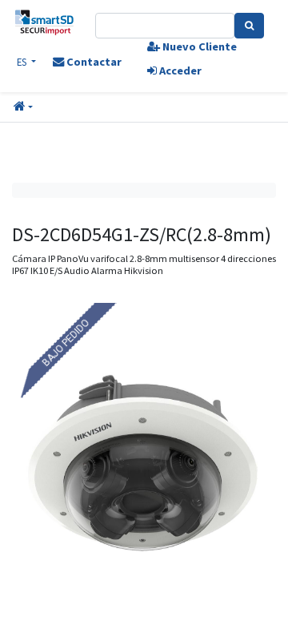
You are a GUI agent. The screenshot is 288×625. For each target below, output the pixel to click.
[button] (23, 107)
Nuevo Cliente (198, 46)
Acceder (179, 70)
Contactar (93, 61)
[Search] (249, 25)
